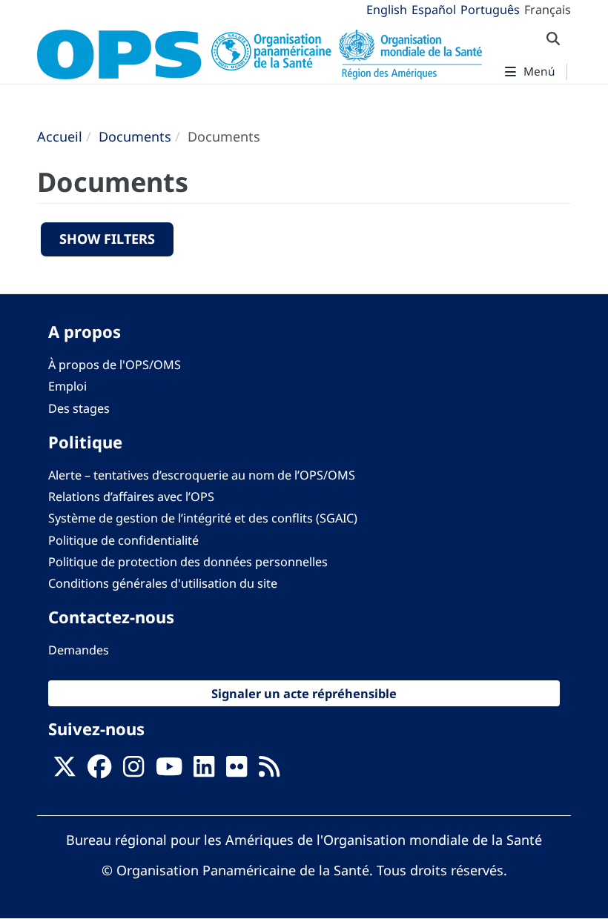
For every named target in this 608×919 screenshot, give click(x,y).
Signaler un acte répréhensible (304, 693)
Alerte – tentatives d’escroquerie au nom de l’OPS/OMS (201, 475)
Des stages (79, 408)
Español (434, 9)
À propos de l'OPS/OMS (114, 364)
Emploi (67, 386)
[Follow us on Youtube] (169, 771)
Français (547, 9)
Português (490, 9)
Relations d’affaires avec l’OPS (131, 496)
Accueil (59, 136)
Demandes (78, 650)
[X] (64, 771)
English (386, 9)
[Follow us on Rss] (269, 771)
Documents (135, 136)
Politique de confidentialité (123, 540)
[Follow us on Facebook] (99, 771)
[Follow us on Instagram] (133, 771)
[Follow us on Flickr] (236, 771)
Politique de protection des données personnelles (188, 562)
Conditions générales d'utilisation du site (162, 583)
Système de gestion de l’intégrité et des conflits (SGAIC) (202, 518)
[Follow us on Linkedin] (204, 771)
